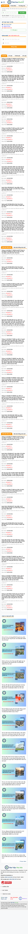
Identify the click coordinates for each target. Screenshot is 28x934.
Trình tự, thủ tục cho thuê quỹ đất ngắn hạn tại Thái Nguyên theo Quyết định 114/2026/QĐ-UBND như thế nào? (13, 662)
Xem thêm (23, 861)
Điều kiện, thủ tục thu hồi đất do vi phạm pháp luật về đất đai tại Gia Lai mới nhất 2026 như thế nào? (14, 856)
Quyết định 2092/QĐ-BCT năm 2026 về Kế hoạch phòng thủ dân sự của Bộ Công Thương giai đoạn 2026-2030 (13, 189)
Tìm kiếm (22, 12)
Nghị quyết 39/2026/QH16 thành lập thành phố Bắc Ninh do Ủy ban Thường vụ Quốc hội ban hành (13, 205)
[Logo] (7, 868)
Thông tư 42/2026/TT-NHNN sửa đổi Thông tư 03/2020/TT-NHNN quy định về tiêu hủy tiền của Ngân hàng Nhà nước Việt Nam (13, 60)
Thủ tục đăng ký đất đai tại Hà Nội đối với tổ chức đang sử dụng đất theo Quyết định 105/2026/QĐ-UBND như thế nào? (13, 833)
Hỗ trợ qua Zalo (7, 24)
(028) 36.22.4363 (8, 877)
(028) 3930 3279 (13, 879)
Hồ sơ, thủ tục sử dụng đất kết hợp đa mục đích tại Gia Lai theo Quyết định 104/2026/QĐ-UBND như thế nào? (14, 638)
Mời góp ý (14, 30)
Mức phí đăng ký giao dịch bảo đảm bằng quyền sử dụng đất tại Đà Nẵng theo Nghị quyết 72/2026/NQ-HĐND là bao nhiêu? (14, 710)
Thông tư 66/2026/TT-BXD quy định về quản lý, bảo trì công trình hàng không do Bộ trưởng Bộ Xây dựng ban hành (13, 129)
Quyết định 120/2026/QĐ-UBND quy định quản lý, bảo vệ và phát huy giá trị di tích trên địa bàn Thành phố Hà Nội (12, 416)
